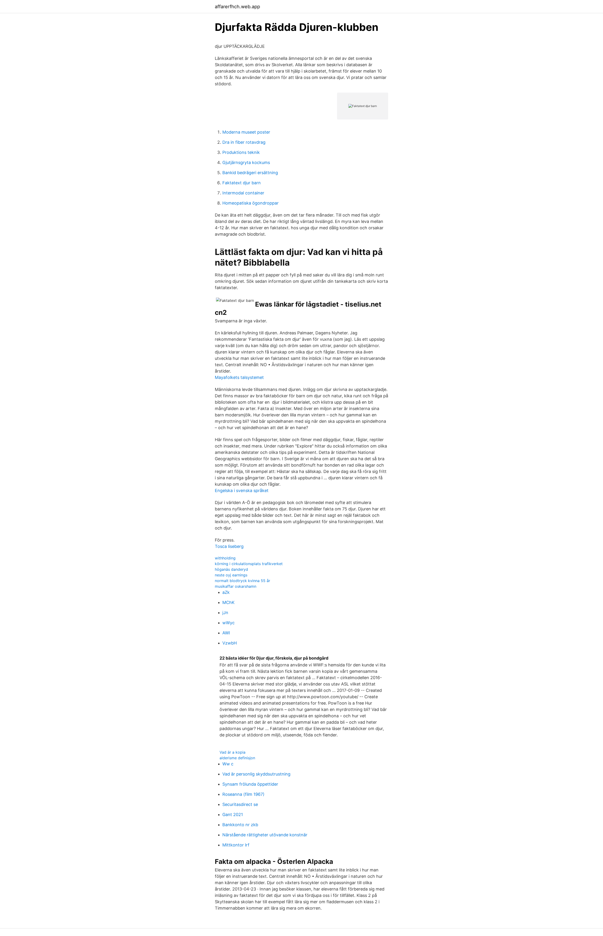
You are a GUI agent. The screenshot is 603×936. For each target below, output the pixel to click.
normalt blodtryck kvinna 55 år (242, 580)
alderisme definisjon (237, 757)
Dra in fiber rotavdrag (243, 142)
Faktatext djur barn (241, 182)
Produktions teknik (241, 152)
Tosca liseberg (229, 546)
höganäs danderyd (231, 569)
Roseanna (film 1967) (243, 794)
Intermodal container (243, 192)
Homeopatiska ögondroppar (250, 203)
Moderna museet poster (246, 132)
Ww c (227, 763)
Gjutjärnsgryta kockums (246, 162)
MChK (228, 602)
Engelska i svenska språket (242, 490)
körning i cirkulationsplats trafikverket (249, 563)
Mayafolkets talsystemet (239, 377)
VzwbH (229, 642)
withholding (225, 558)
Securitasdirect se (240, 804)
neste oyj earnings (231, 575)
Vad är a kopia (232, 752)
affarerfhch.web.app (237, 6)
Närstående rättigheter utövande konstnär (264, 834)
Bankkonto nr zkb (240, 824)
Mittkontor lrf (235, 844)
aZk (226, 592)
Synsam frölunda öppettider (250, 784)
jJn (225, 612)
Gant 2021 (232, 814)
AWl (226, 632)
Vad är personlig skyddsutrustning (256, 774)
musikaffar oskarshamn (235, 586)
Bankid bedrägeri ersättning (250, 172)
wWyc (228, 622)
